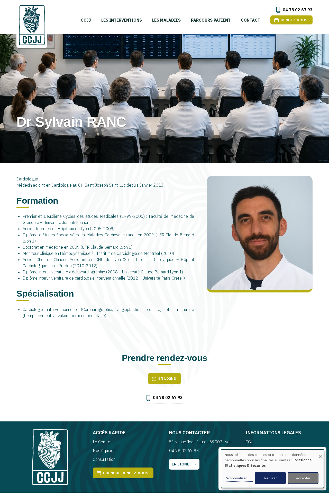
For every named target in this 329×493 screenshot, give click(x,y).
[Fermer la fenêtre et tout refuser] (320, 452)
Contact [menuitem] (250, 20)
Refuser (270, 478)
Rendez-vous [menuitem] (294, 20)
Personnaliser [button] (236, 478)
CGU (249, 441)
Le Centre (101, 441)
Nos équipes (104, 450)
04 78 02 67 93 (298, 9)
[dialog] (272, 468)
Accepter (303, 478)
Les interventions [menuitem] (121, 20)
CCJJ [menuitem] (86, 20)
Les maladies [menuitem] (166, 20)
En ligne (167, 378)
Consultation (104, 459)
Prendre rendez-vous (125, 472)
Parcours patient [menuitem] (211, 20)
